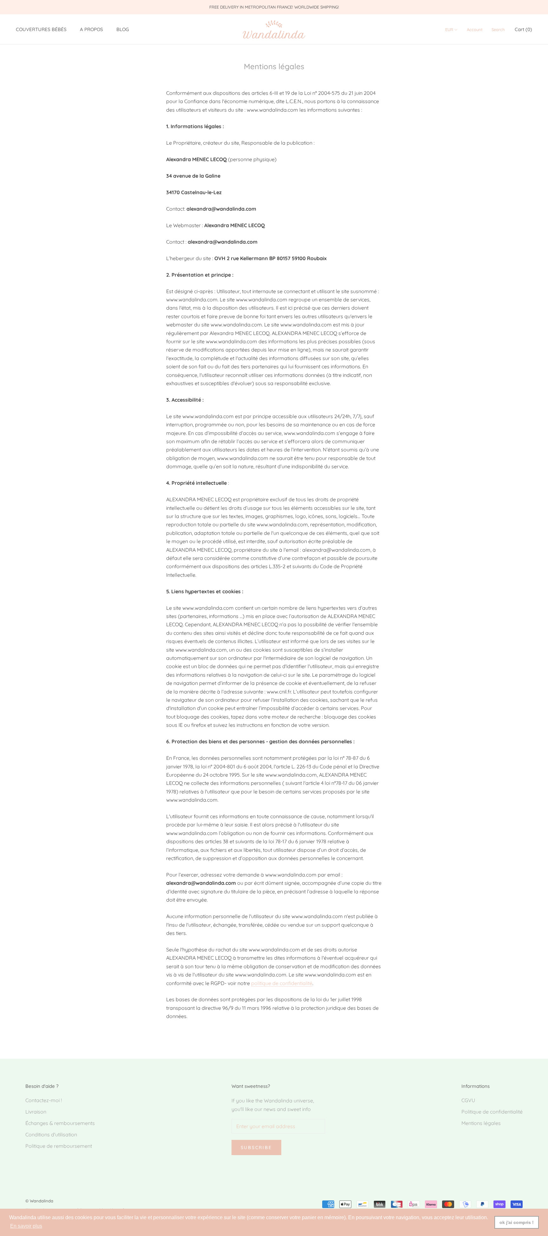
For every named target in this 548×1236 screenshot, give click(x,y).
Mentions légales (481, 1123)
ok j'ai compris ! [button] (516, 1222)
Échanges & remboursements (60, 1123)
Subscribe (256, 1147)
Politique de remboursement (58, 1146)
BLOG (122, 30)
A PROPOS (91, 30)
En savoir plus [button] (26, 1226)
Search (498, 29)
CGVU (468, 1100)
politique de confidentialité (281, 983)
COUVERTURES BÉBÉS (41, 30)
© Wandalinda (39, 1200)
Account (475, 29)
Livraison (35, 1111)
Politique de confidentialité (492, 1111)
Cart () (523, 30)
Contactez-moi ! (43, 1100)
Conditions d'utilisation (51, 1134)
